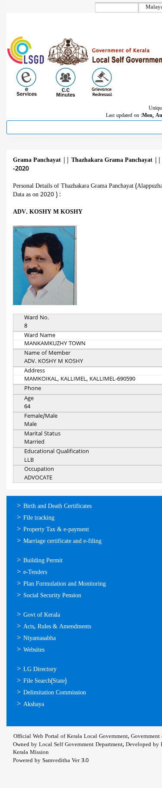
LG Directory (40, 669)
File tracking (38, 518)
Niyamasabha (39, 638)
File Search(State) (45, 681)
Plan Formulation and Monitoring (64, 584)
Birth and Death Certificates (57, 506)
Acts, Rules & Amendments (57, 626)
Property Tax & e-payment (56, 529)
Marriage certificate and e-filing (62, 541)
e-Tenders (35, 572)
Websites (33, 650)
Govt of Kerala (41, 615)
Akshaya (33, 704)
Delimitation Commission (54, 693)
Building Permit (43, 560)
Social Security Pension (52, 595)
